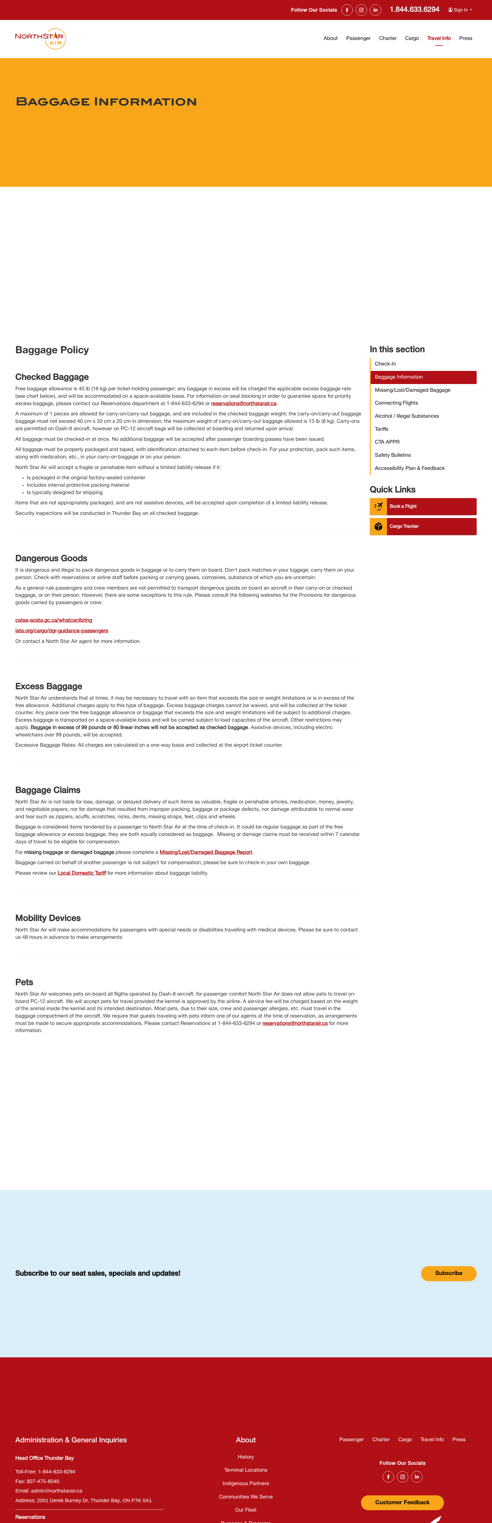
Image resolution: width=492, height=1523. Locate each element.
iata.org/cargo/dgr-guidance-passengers (61, 631)
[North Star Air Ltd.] (40, 39)
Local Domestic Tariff (82, 873)
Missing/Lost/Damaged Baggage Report (206, 852)
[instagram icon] (361, 10)
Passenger (358, 38)
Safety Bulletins (393, 455)
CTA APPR (387, 442)
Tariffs (381, 429)
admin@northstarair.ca (56, 1491)
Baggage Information (399, 377)
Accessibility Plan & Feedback (410, 468)
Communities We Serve (246, 1497)
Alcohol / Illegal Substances (407, 416)
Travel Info (439, 38)
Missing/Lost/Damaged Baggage (412, 390)
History (246, 1457)
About (331, 38)
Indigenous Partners (246, 1483)
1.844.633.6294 (415, 10)
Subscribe (448, 1273)
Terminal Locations (245, 1470)
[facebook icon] (347, 10)
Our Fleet (246, 1510)
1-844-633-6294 (56, 1472)
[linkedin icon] (375, 10)
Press (465, 38)
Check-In (385, 364)
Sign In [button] (461, 10)
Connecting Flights (396, 403)
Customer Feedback (402, 1502)
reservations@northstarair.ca (243, 403)
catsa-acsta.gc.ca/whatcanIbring (53, 620)
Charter (388, 38)
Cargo (412, 38)
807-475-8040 (43, 1481)
